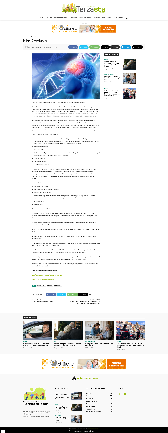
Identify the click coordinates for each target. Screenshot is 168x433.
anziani (39, 285)
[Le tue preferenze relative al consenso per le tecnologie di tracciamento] (3, 431)
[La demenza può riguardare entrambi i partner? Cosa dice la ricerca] (129, 64)
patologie (49, 285)
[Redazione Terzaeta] (26, 47)
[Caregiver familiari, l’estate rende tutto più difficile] (129, 78)
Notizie (25, 37)
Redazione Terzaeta (35, 47)
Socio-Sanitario (109, 74)
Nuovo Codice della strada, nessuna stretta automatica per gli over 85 (36, 344)
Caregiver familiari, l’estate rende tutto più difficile (112, 77)
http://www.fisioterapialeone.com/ (43, 280)
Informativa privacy (93, 428)
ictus (44, 285)
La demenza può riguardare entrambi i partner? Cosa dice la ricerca (111, 64)
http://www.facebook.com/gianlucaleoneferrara (47, 275)
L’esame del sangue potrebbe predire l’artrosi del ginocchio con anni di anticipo (84, 302)
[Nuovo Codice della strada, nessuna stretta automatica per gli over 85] (37, 330)
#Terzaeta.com (87, 378)
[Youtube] (125, 394)
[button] (127, 18)
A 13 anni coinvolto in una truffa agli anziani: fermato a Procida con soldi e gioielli (113, 93)
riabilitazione (57, 285)
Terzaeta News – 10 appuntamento (43, 301)
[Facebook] (120, 394)
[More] (90, 294)
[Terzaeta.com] (84, 8)
